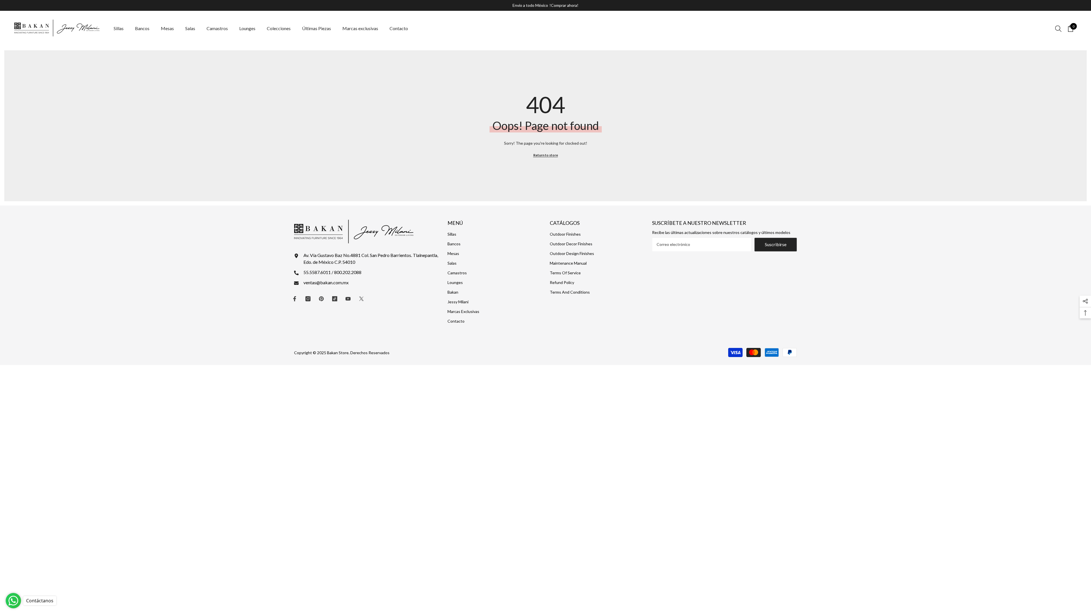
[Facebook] (294, 298)
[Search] (1058, 28)
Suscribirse (775, 244)
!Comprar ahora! (563, 5)
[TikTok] (334, 298)
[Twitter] (361, 298)
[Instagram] (308, 298)
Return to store (545, 155)
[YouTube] (348, 298)
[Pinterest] (321, 298)
